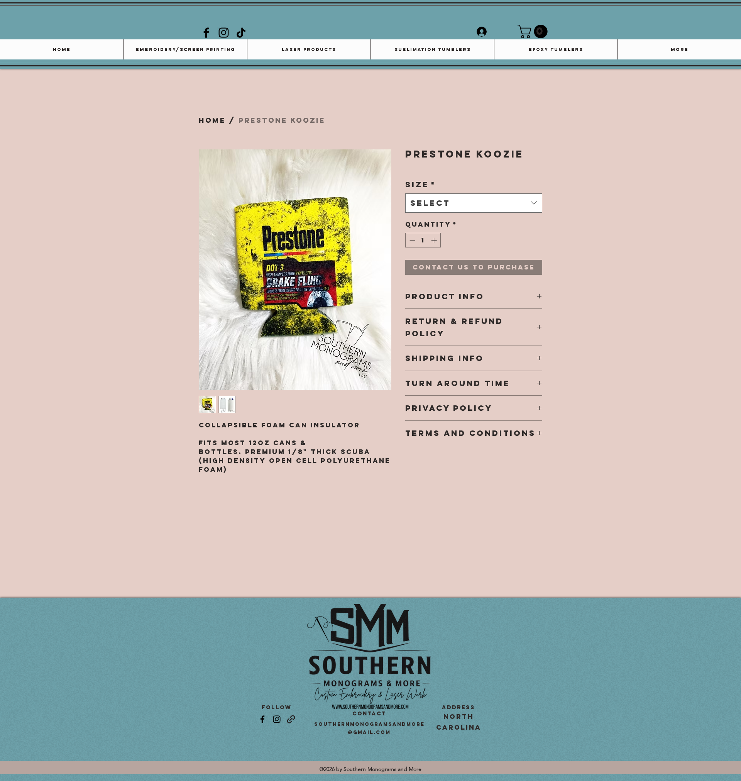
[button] (534, 31)
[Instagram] (223, 32)
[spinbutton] (423, 240)
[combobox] (473, 203)
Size (420, 184)
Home (212, 120)
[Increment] (435, 240)
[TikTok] (241, 32)
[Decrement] (411, 240)
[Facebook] (206, 32)
